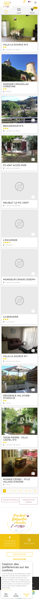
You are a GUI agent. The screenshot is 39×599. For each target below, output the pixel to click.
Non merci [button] (6, 595)
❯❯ (35, 491)
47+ (15, 491)
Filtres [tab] (32, 13)
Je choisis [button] (15, 595)
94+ (20, 491)
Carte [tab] (19, 13)
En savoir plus (7, 590)
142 (26, 491)
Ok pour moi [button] (26, 595)
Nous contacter (19, 554)
